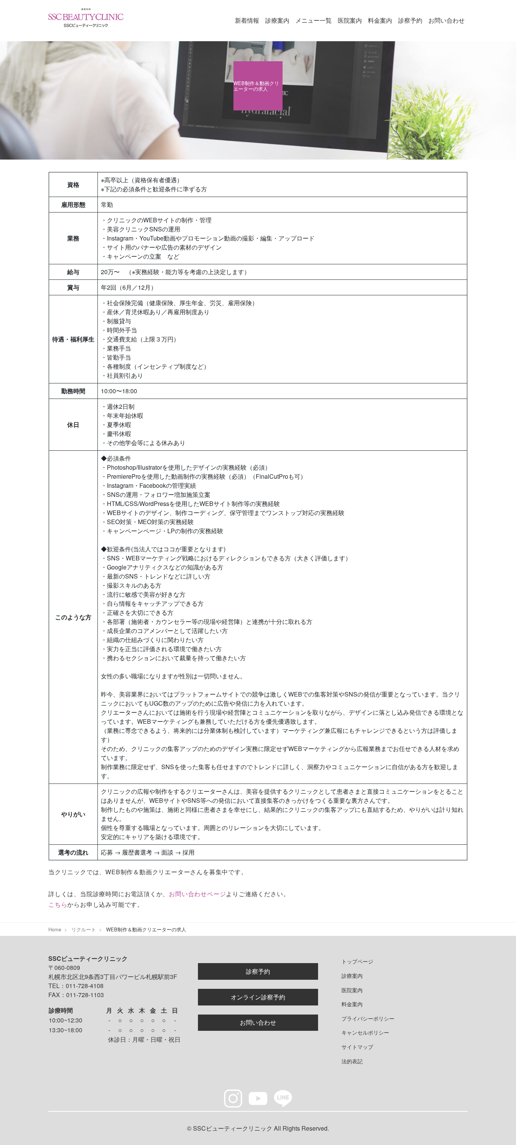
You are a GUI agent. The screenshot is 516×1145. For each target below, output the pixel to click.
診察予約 (410, 20)
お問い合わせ (446, 20)
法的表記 (352, 1061)
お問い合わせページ (197, 893)
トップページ (357, 961)
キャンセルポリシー (365, 1032)
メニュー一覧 (313, 20)
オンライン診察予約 (258, 997)
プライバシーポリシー (367, 1018)
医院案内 (350, 20)
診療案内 (277, 20)
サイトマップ (357, 1046)
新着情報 (247, 20)
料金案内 (380, 20)
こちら (57, 904)
